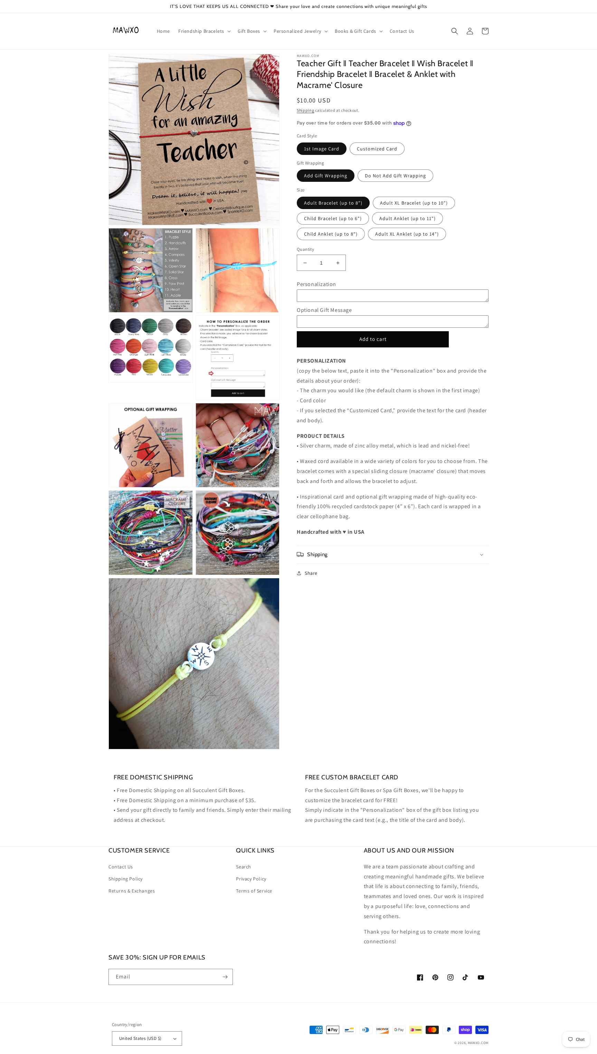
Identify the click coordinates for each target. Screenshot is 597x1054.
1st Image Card (321, 149)
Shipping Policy (125, 879)
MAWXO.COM (478, 1043)
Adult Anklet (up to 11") (407, 218)
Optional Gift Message (324, 310)
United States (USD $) (140, 1038)
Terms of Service (254, 891)
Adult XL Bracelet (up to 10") (414, 203)
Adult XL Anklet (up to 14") (407, 234)
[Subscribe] (225, 977)
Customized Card (377, 149)
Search (243, 867)
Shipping (305, 109)
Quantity (305, 249)
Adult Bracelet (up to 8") (333, 203)
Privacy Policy (251, 879)
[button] (204, 31)
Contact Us (120, 867)
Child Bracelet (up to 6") (333, 218)
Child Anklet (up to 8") (331, 234)
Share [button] (311, 573)
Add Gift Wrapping (325, 176)
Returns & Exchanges (131, 891)
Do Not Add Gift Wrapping (395, 176)
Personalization (316, 284)
